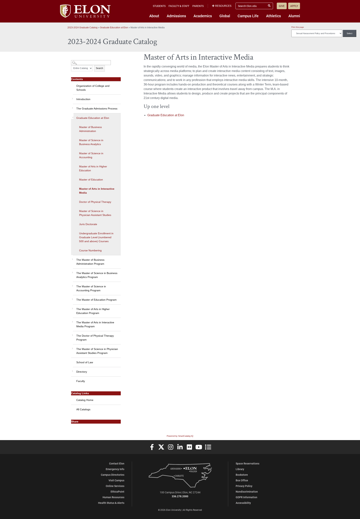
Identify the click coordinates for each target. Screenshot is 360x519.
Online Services (115, 486)
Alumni (294, 15)
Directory (81, 371)
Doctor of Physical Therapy (95, 201)
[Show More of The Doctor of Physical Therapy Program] (72, 334)
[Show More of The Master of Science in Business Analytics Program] (72, 271)
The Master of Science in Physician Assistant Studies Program (97, 350)
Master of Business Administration (90, 129)
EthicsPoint (117, 491)
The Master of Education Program (96, 299)
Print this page (297, 27)
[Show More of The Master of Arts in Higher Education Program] (72, 307)
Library (240, 469)
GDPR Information (246, 497)
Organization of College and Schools (93, 87)
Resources (223, 5)
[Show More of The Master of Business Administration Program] (72, 258)
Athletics (273, 15)
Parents (198, 6)
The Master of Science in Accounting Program (91, 288)
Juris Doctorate (88, 224)
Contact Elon (116, 463)
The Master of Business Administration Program (90, 261)
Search (99, 68)
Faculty (80, 381)
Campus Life (248, 15)
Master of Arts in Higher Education (93, 168)
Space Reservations (247, 463)
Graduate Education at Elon (114, 27)
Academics (203, 15)
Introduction (83, 99)
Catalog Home (84, 399)
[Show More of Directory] (72, 370)
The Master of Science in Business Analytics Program (96, 275)
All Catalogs (83, 409)
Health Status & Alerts (111, 503)
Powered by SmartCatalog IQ (180, 436)
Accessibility (243, 503)
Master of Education (91, 179)
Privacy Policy (244, 486)
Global (224, 15)
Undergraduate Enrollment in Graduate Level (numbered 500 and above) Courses (96, 237)
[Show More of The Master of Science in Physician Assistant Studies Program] (72, 347)
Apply (294, 6)
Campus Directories (112, 474)
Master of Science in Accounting (91, 155)
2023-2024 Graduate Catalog (83, 27)
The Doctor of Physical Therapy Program (95, 337)
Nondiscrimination (247, 491)
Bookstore (242, 474)
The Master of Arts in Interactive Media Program (95, 324)
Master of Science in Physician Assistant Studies (95, 213)
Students (159, 6)
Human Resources (113, 497)
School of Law (84, 362)
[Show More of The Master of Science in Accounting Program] (72, 284)
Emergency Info (115, 469)
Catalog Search (78, 61)
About (154, 15)
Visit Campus (116, 480)
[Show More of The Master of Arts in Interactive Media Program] (72, 320)
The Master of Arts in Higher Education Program (93, 311)
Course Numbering (90, 250)
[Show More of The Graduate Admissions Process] (72, 106)
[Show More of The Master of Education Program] (72, 298)
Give (282, 6)
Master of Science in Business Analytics (91, 142)
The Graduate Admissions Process (96, 108)
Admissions (176, 15)
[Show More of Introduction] (72, 97)
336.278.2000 (180, 496)
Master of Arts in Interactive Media (96, 190)
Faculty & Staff (179, 6)
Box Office (242, 480)
